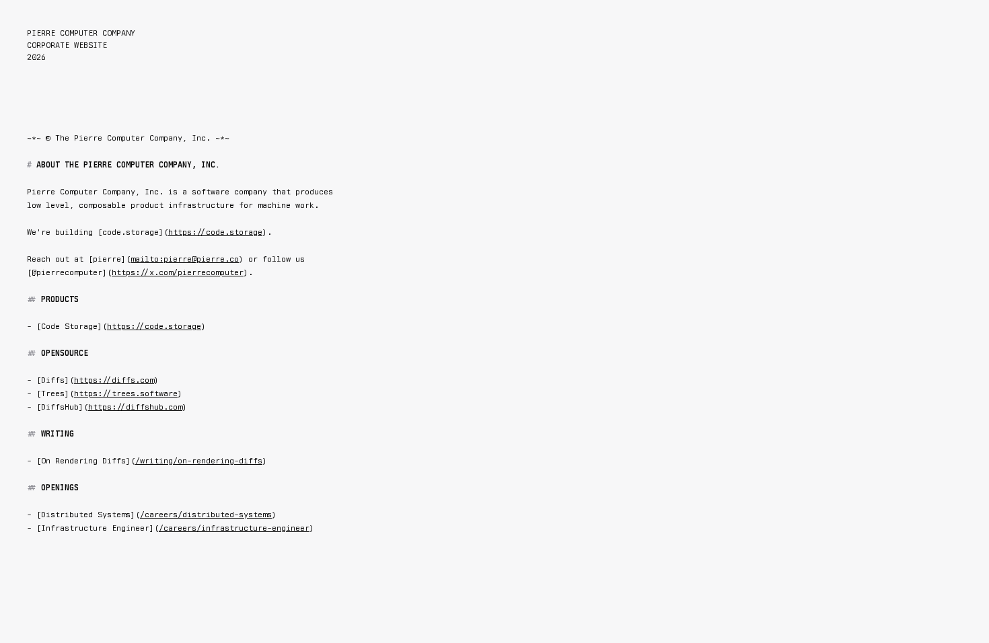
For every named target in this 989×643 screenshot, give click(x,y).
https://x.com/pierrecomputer (178, 272)
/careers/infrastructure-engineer (234, 528)
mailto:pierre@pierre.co (185, 259)
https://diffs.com (114, 380)
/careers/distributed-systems (206, 514)
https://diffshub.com (135, 407)
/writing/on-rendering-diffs (198, 460)
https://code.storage (215, 232)
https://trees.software (126, 393)
